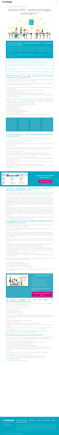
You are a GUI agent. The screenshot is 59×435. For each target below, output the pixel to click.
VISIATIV (48, 428)
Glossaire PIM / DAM (21, 422)
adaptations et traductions (40, 330)
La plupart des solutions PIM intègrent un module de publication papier (25, 303)
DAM (8, 357)
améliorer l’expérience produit (40, 193)
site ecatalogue (25, 140)
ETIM (38, 143)
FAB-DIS (34, 143)
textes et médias (30, 102)
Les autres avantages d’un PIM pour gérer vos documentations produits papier (28, 71)
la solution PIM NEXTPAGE (29, 100)
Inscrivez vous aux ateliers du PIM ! (41, 294)
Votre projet (32, 420)
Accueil (7, 6)
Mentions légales (19, 433)
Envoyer (9, 412)
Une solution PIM (10, 156)
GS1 (41, 143)
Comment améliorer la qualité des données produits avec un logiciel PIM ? (27, 64)
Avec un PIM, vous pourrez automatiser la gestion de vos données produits (25, 337)
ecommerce (34, 140)
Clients (39, 420)
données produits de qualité (43, 147)
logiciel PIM (29, 232)
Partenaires (47, 420)
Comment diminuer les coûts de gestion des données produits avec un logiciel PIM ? (30, 62)
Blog (53, 420)
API (35, 253)
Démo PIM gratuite (45, 181)
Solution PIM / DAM (21, 420)
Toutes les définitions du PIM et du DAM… (17, 360)
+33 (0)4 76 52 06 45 (8, 425)
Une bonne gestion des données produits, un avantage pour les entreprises (27, 61)
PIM (43, 83)
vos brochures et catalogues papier (16, 142)
